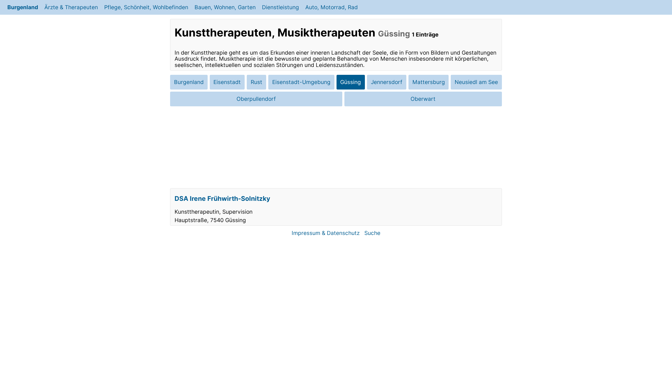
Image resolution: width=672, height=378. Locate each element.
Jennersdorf (386, 82)
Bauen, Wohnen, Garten (225, 7)
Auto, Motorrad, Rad (331, 7)
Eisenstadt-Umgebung (301, 82)
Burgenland (22, 7)
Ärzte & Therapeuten (71, 7)
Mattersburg (428, 82)
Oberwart (423, 99)
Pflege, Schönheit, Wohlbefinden (146, 7)
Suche (372, 233)
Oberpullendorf (256, 99)
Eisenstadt (227, 82)
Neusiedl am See (476, 82)
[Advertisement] (336, 147)
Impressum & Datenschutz (326, 233)
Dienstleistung (280, 7)
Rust (256, 82)
